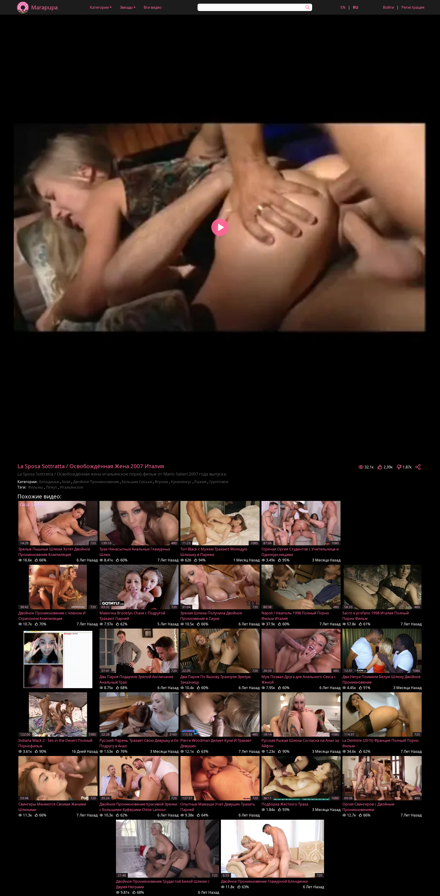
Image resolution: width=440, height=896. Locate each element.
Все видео (153, 7)
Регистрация (413, 7)
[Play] (220, 227)
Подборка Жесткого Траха (284, 804)
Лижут (51, 487)
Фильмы (35, 487)
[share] (418, 467)
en (343, 7)
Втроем (161, 481)
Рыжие (200, 481)
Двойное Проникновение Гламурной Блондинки (264, 881)
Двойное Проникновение (96, 481)
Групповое (218, 481)
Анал (66, 481)
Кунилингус (181, 481)
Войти (388, 7)
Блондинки (49, 481)
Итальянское (71, 487)
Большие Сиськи (137, 481)
